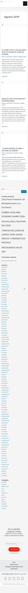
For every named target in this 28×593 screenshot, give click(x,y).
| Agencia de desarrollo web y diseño (17, 584)
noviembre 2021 (5, 390)
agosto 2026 (4, 267)
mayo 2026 (4, 273)
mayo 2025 (4, 300)
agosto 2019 (4, 447)
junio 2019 (4, 451)
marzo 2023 (4, 357)
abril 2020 (4, 429)
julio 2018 (4, 471)
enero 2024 (4, 335)
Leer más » (5, 76)
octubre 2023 (5, 341)
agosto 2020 (4, 422)
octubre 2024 (5, 315)
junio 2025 (4, 297)
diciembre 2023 (5, 337)
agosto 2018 (4, 469)
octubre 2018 (5, 466)
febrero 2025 (5, 306)
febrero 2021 (4, 409)
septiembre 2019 (5, 444)
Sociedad (4, 508)
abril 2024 (4, 328)
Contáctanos (14, 568)
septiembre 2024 (5, 317)
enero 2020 (4, 436)
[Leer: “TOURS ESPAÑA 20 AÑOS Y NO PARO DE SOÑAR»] (14, 138)
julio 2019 (4, 449)
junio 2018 (4, 473)
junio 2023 (4, 350)
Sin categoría (5, 506)
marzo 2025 (4, 304)
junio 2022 (4, 376)
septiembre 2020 (5, 420)
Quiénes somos (14, 564)
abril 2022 (4, 379)
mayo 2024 (4, 326)
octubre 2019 (5, 442)
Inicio (14, 562)
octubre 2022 (5, 368)
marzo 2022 (4, 381)
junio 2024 (4, 324)
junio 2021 (4, 400)
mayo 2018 (4, 475)
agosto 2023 (4, 346)
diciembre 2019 (5, 438)
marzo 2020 (4, 431)
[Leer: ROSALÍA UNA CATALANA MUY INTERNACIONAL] (14, 88)
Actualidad (4, 482)
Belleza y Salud (5, 486)
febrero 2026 (5, 280)
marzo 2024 (4, 330)
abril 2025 (4, 302)
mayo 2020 (4, 427)
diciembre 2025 (5, 284)
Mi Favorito (16, 103)
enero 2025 (4, 308)
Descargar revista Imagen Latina (14, 566)
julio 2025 (4, 295)
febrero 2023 (5, 359)
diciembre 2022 (5, 363)
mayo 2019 (4, 453)
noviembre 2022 (5, 365)
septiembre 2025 (5, 291)
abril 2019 (4, 455)
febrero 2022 (5, 383)
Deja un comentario (7, 56)
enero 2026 (4, 282)
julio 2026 (4, 269)
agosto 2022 (4, 372)
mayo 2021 (4, 403)
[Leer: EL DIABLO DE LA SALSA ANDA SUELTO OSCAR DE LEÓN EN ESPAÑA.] (14, 35)
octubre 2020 (5, 418)
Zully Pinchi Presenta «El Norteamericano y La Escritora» (13, 203)
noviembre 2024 (5, 313)
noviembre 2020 (5, 416)
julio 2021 (4, 398)
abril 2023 (4, 354)
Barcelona (4, 484)
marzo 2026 (4, 278)
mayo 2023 (4, 352)
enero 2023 (4, 361)
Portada (16, 153)
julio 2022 (4, 374)
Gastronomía (4, 492)
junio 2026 (4, 271)
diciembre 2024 (5, 310)
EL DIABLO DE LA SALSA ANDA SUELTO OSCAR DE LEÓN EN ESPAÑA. (14, 52)
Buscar (3, 189)
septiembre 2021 (5, 394)
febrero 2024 (5, 332)
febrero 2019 (4, 460)
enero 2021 (4, 411)
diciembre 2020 (5, 414)
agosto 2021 (4, 396)
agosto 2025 (4, 293)
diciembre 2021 (5, 387)
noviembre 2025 (5, 286)
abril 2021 (4, 405)
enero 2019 (4, 462)
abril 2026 (4, 275)
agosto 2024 (4, 319)
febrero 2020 (5, 433)
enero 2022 (4, 385)
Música (15, 56)
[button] (19, 3)
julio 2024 (4, 321)
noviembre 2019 (5, 440)
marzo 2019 (4, 458)
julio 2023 (4, 348)
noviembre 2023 (5, 339)
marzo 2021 (4, 407)
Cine (3, 488)
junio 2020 (4, 425)
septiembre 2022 (5, 370)
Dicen (3, 490)
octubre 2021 (5, 392)
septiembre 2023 (5, 343)
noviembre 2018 (5, 464)
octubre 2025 (5, 289)
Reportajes (4, 503)
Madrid (3, 495)
